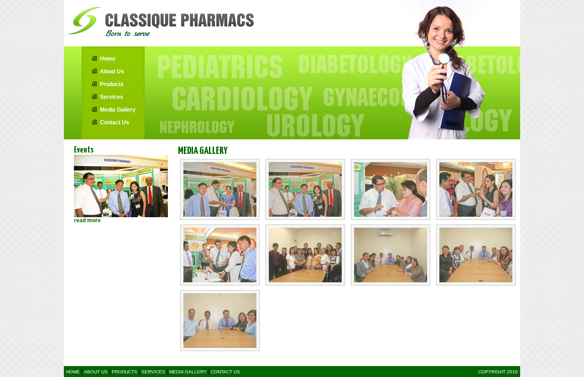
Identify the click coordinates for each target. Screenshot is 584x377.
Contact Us (114, 122)
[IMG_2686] (305, 254)
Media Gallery (118, 110)
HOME (73, 371)
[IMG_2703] (220, 320)
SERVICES (153, 371)
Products (112, 84)
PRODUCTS (124, 371)
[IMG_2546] (390, 189)
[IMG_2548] (476, 189)
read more (87, 220)
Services (111, 97)
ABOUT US (96, 371)
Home (107, 59)
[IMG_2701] (476, 254)
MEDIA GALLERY (188, 371)
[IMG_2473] (220, 189)
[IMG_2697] (390, 254)
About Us (112, 71)
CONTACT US (225, 371)
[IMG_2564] (220, 254)
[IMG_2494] (305, 189)
